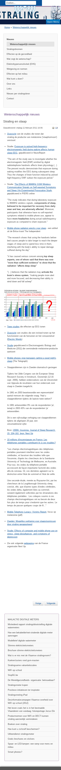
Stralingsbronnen (14, 49)
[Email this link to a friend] (56, 128)
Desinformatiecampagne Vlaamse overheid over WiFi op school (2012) (30, 701)
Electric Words (15, 339)
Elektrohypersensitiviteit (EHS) (21, 64)
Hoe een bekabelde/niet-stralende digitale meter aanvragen (30, 634)
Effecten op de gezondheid (19, 54)
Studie (10, 345)
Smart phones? (15, 752)
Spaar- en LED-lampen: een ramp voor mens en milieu (30, 745)
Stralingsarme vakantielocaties (22, 665)
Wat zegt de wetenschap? (19, 59)
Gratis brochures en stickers (21, 739)
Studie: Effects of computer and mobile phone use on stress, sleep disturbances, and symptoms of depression (32, 533)
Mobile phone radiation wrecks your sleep (26, 228)
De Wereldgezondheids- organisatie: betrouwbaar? (31, 680)
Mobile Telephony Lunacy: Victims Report (26, 512)
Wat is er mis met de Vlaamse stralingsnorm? (29, 655)
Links (9, 88)
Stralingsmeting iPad (17, 695)
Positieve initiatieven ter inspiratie (24, 690)
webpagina (29, 543)
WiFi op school (15, 670)
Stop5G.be (13, 675)
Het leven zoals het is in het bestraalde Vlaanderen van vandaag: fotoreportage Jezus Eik (31, 709)
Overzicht (11, 134)
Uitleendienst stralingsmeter (21, 734)
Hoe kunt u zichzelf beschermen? (23, 729)
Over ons (11, 84)
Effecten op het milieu (17, 74)
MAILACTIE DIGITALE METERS (23, 619)
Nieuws (10, 39)
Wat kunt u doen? (15, 79)
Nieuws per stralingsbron (18, 93)
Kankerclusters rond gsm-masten (23, 660)
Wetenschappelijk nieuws (24, 27)
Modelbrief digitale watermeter (22, 640)
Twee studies (13, 326)
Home (7, 27)
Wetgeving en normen (17, 69)
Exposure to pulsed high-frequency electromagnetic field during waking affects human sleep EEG (30, 149)
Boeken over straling (17, 724)
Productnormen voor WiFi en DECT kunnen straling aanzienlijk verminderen (28, 717)
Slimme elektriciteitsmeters (21, 645)
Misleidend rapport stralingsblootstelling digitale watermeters (30, 626)
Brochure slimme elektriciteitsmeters (25, 650)
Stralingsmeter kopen (18, 685)
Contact (10, 98)
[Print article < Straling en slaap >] (53, 128)
